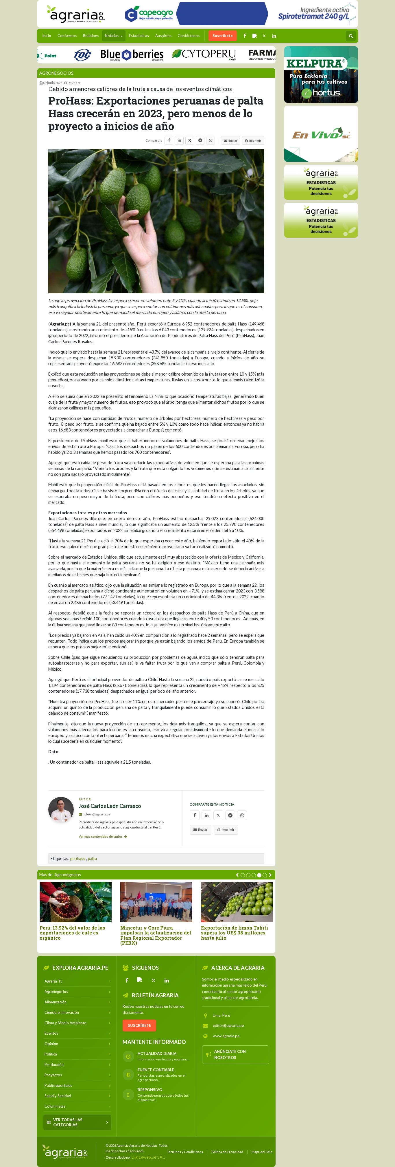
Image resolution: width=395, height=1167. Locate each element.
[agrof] (321, 182)
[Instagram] (140, 980)
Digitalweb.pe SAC (148, 1157)
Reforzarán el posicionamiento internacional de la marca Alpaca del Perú (231, 935)
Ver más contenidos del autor (101, 836)
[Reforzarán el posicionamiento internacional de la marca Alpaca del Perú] (237, 902)
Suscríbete (223, 35)
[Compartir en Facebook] (169, 140)
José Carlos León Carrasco (110, 806)
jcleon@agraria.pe (96, 814)
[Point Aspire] (238, 13)
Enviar (232, 140)
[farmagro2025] (265, 54)
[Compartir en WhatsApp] (210, 140)
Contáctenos (189, 35)
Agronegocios (56, 73)
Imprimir (255, 140)
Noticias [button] (112, 35)
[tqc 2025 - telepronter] (61, 54)
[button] (243, 875)
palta (92, 858)
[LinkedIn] (167, 980)
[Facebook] (127, 980)
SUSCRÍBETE (139, 1025)
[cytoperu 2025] (183, 54)
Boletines (91, 35)
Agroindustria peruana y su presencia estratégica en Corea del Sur (72, 933)
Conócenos (67, 35)
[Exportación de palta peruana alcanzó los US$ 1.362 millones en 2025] (156, 902)
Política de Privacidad (227, 1152)
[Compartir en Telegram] (200, 140)
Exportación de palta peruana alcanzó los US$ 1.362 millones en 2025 (155, 933)
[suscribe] (321, 219)
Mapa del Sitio (262, 1152)
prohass (77, 858)
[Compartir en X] (189, 140)
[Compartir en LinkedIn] (179, 140)
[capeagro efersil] (321, 133)
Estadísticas (139, 35)
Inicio (48, 35)
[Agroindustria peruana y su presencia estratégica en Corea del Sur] (76, 902)
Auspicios (163, 35)
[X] (153, 980)
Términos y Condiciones (185, 1152)
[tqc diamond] (321, 74)
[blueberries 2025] (111, 54)
